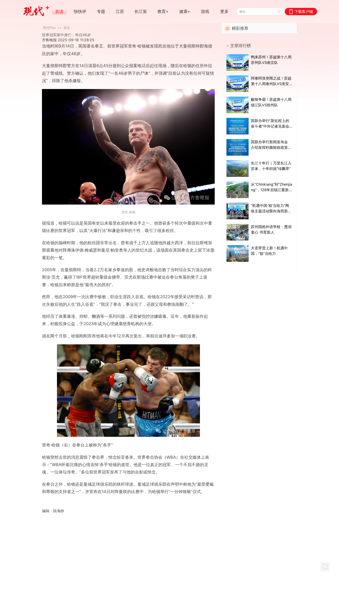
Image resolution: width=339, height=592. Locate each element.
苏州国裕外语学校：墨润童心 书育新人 (271, 229)
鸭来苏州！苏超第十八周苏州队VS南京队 (271, 60)
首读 (66, 28)
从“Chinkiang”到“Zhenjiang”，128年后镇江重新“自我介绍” (271, 187)
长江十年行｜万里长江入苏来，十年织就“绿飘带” (271, 166)
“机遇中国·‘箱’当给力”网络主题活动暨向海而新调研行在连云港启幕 (271, 208)
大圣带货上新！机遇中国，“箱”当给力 (269, 251)
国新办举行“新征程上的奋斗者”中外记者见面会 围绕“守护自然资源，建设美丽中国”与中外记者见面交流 (270, 123)
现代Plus (49, 28)
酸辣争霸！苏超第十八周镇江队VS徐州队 (271, 102)
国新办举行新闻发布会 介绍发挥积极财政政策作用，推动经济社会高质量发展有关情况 (271, 145)
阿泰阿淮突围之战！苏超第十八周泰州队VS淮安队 (271, 81)
